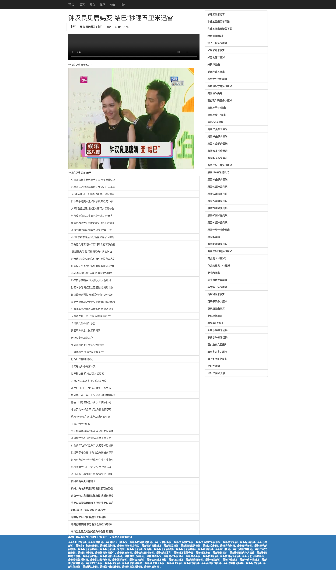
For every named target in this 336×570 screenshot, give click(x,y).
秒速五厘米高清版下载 (220, 28)
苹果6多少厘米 (216, 323)
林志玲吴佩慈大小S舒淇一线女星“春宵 (92, 215)
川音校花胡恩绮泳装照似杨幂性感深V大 (92, 265)
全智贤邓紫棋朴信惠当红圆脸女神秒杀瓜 (93, 179)
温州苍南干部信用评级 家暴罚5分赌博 (91, 474)
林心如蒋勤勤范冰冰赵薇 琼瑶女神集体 (92, 431)
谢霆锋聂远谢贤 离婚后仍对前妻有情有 (92, 294)
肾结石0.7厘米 (215, 122)
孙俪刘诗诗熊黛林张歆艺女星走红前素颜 (93, 187)
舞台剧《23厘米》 (217, 258)
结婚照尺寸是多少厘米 (220, 86)
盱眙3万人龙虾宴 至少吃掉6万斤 (88, 380)
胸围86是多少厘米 (217, 150)
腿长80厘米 (214, 236)
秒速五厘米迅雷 (216, 14)
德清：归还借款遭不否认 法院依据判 (91, 402)
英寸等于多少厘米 (217, 287)
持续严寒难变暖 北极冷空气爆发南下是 (92, 452)
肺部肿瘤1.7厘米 (217, 114)
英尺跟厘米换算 (216, 308)
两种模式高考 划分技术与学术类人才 (91, 438)
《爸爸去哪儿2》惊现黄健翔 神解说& (91, 316)
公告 (112, 4)
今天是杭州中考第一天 (83, 366)
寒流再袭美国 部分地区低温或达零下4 (91, 524)
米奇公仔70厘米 (216, 57)
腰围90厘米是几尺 (217, 222)
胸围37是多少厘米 (217, 136)
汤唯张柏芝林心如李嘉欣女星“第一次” (91, 230)
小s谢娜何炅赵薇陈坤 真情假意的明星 (91, 273)
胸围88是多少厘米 (217, 157)
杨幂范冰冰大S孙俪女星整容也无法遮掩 (92, 222)
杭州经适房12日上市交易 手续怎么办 (91, 466)
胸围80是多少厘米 (217, 143)
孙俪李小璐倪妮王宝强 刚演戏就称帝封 (92, 287)
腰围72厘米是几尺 (217, 201)
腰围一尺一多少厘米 (219, 229)
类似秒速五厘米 (216, 71)
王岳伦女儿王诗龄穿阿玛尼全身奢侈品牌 (93, 244)
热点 (92, 4)
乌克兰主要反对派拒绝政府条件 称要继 (92, 531)
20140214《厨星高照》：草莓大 (88, 510)
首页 (71, 4)
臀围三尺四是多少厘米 (220, 251)
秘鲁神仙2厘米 (216, 35)
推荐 (102, 4)
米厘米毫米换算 (216, 50)
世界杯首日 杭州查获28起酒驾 (87, 373)
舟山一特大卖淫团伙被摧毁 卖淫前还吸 (92, 495)
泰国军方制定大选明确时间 (85, 330)
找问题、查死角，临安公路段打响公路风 (93, 395)
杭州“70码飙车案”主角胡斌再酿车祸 (90, 416)
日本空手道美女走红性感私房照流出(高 (92, 201)
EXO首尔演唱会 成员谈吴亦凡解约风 (91, 280)
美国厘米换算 (215, 93)
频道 (122, 4)
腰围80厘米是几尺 (217, 215)
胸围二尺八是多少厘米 (220, 165)
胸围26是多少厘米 (217, 129)
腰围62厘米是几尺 (217, 186)
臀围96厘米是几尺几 (219, 244)
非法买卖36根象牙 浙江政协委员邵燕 (91, 409)
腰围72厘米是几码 (217, 208)
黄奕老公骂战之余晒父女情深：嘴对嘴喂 (93, 301)
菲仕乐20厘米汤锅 (217, 337)
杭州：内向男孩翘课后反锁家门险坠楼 (92, 488)
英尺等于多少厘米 (217, 301)
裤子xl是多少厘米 (217, 358)
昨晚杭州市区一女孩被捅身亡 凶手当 (91, 388)
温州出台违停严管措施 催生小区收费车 (92, 459)
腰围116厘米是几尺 (218, 172)
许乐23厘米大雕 (216, 373)
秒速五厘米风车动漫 (219, 21)
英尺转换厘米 (215, 315)
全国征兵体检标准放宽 (83, 323)
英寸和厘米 (214, 272)
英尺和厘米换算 (216, 294)
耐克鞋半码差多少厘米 (220, 100)
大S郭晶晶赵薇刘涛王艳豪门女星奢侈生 (92, 208)
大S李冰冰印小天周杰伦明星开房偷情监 (92, 194)
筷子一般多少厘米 (217, 43)
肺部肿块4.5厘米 (217, 107)
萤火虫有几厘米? (217, 344)
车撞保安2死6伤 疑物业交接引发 (88, 517)
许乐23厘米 (214, 366)
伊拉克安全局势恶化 (82, 337)
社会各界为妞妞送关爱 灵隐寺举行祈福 (92, 445)
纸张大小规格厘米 (217, 79)
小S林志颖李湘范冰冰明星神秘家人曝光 (92, 237)
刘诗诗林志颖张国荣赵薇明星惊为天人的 (93, 258)
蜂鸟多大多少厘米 (217, 351)
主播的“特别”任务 (80, 423)
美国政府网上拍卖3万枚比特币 (87, 344)
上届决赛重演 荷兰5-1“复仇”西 (87, 352)
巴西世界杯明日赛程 (82, 359)
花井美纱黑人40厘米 (219, 265)
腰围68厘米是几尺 (217, 193)
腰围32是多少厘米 (217, 179)
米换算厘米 (214, 64)
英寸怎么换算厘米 (217, 279)
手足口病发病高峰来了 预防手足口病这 (92, 502)
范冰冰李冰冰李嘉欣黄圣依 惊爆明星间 (92, 309)
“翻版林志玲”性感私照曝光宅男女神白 (91, 251)
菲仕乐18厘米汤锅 (217, 330)
